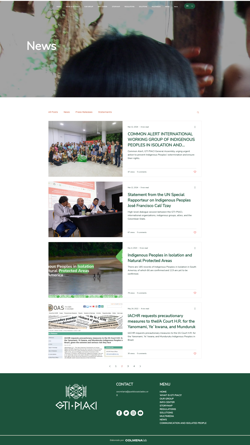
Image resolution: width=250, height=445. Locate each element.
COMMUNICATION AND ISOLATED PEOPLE (183, 423)
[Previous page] (109, 366)
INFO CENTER (167, 402)
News (67, 112)
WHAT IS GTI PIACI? (171, 395)
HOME (163, 391)
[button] (198, 112)
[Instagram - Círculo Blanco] (133, 413)
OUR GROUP (167, 398)
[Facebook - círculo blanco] (119, 413)
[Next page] (140, 366)
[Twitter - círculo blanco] (126, 413)
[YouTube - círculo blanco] (140, 413)
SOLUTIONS (166, 412)
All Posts (53, 112)
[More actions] (196, 127)
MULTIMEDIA (167, 416)
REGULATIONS (168, 409)
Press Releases (84, 112)
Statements (105, 112)
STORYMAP (166, 405)
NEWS (163, 419)
